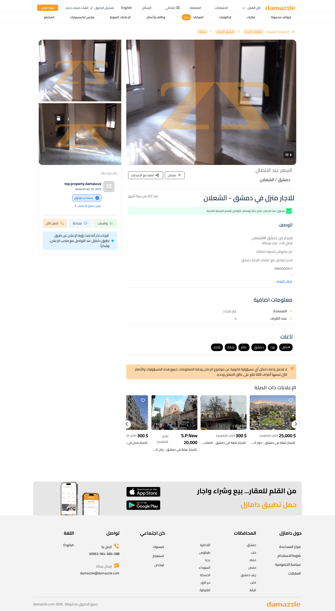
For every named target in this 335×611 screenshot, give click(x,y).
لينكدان (159, 565)
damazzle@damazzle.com (99, 573)
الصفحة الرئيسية (278, 31)
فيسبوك (158, 547)
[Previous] (127, 424)
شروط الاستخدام (289, 555)
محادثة (77, 223)
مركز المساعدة (290, 546)
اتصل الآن (52, 223)
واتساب (103, 223)
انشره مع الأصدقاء (142, 175)
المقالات (294, 573)
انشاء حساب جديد (76, 8)
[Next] (295, 424)
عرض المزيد (284, 281)
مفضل (172, 175)
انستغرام (158, 556)
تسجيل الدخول (104, 8)
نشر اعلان (47, 8)
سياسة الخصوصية (288, 564)
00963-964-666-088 (104, 553)
